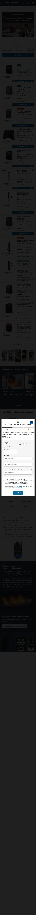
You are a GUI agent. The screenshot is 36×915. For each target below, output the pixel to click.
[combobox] (10, 452)
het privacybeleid (21, 486)
